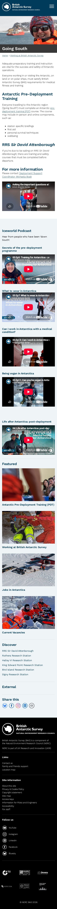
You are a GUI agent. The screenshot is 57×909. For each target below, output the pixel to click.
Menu (52, 6)
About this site (9, 786)
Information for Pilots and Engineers (19, 802)
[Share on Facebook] (11, 705)
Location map (8, 769)
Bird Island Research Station (18, 669)
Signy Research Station (15, 674)
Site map (6, 796)
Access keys (8, 799)
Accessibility (8, 806)
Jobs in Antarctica (13, 589)
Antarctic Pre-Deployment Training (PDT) (28, 504)
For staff (6, 809)
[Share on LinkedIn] (25, 705)
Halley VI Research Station (17, 660)
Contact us (7, 763)
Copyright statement (12, 792)
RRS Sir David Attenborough (18, 650)
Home (5, 55)
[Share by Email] (31, 705)
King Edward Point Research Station (22, 665)
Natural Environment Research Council (24, 743)
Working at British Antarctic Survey (26, 55)
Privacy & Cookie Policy (13, 789)
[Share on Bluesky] (4, 705)
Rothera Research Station (16, 655)
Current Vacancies (13, 632)
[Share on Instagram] (18, 705)
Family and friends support (15, 766)
